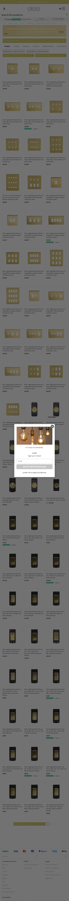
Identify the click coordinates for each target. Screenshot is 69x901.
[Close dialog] (52, 426)
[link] (34, 436)
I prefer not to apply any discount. (35, 473)
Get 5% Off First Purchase (34, 466)
